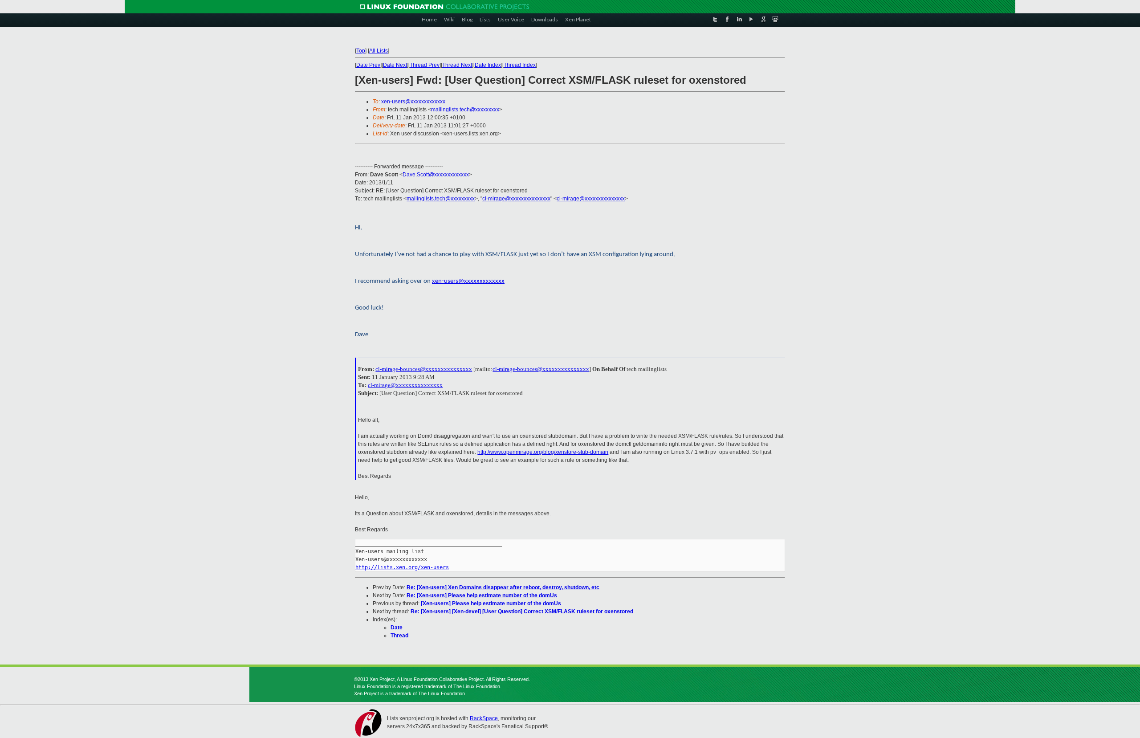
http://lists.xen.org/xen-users (402, 567)
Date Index (488, 65)
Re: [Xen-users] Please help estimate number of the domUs (482, 595)
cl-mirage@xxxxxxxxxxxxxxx (516, 199)
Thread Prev (425, 65)
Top (360, 51)
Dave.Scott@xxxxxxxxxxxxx (436, 174)
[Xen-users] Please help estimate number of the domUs (491, 603)
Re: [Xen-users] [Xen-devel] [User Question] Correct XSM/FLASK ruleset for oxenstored (522, 611)
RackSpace (484, 718)
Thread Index (520, 65)
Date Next (395, 65)
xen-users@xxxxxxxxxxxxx (413, 101)
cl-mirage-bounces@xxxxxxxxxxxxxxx (423, 369)
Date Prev (368, 65)
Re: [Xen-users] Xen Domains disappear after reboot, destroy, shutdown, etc (503, 587)
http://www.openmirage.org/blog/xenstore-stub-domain (542, 452)
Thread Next (457, 65)
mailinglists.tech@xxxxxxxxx (465, 109)
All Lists (378, 51)
